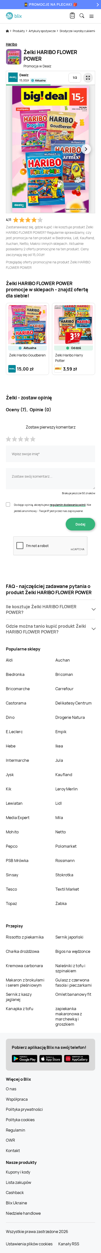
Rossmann (65, 860)
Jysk (10, 774)
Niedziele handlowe (23, 1213)
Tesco (11, 889)
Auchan (62, 660)
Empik (60, 731)
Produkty (19, 31)
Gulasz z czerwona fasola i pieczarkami (73, 982)
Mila (59, 817)
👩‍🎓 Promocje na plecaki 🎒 (50, 4)
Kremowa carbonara (24, 965)
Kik (9, 789)
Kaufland (63, 774)
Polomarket (65, 846)
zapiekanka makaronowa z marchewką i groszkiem (68, 1016)
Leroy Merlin (66, 789)
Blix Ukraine (16, 1203)
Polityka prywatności (24, 1109)
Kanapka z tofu (19, 1008)
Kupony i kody (18, 1172)
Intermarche (17, 760)
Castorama (16, 703)
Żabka (61, 903)
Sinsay (12, 875)
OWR (10, 1140)
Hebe (10, 746)
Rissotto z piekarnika (25, 937)
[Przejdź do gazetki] (88, 78)
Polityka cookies (20, 1119)
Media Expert (17, 817)
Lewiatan (14, 803)
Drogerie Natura (70, 717)
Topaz (11, 903)
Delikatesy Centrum (73, 703)
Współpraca (17, 1099)
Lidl (58, 803)
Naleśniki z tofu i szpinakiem (70, 968)
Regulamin (15, 1130)
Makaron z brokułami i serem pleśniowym (25, 982)
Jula (59, 760)
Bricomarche (18, 688)
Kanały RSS (68, 1244)
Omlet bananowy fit (73, 994)
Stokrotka (64, 875)
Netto (60, 832)
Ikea (59, 746)
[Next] (97, 4)
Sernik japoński (69, 937)
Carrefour (64, 688)
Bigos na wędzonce (72, 951)
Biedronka (15, 674)
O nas (11, 1089)
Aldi (9, 660)
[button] (50, 609)
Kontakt (13, 1150)
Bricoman (64, 674)
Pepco (11, 846)
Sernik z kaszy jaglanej (19, 997)
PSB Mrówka (17, 860)
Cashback (15, 1192)
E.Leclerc (14, 731)
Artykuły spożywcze (42, 31)
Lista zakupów (18, 1182)
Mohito (12, 832)
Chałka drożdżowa (22, 951)
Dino (10, 717)
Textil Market (67, 889)
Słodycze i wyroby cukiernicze (80, 31)
